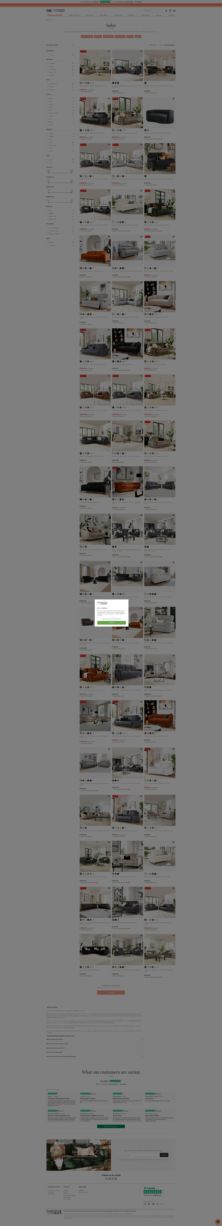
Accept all (111, 622)
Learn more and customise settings (111, 618)
